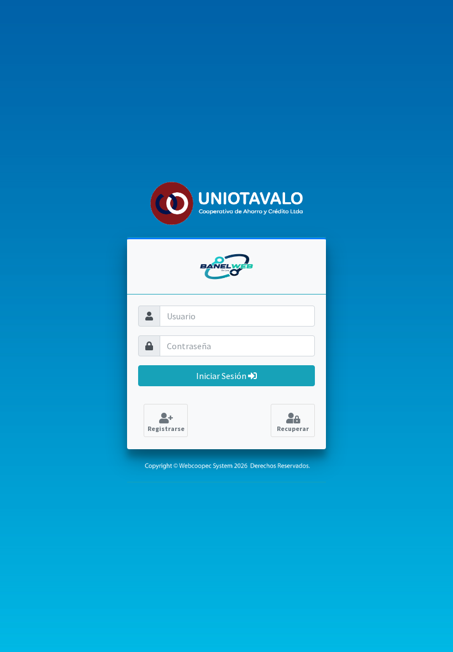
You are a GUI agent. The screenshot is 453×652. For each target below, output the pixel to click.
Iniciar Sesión (222, 375)
